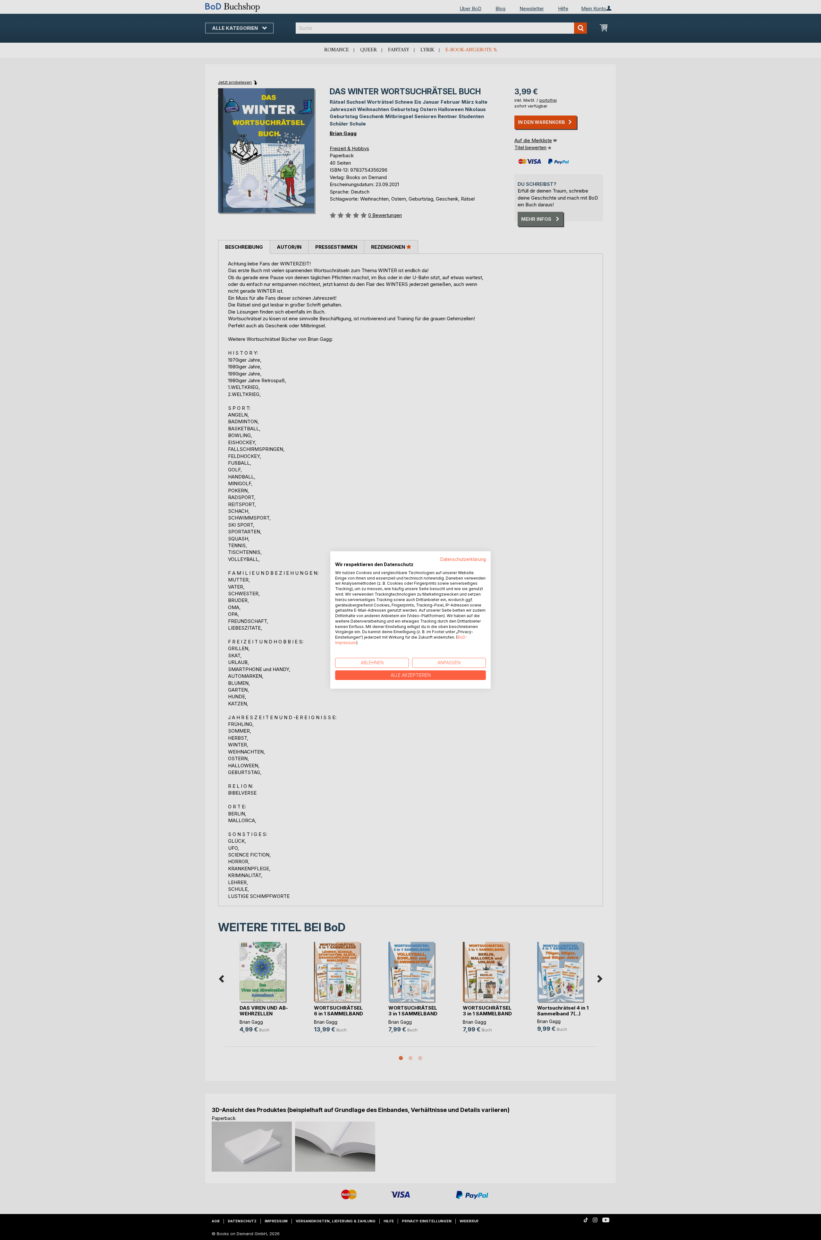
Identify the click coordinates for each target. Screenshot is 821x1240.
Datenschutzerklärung (463, 559)
